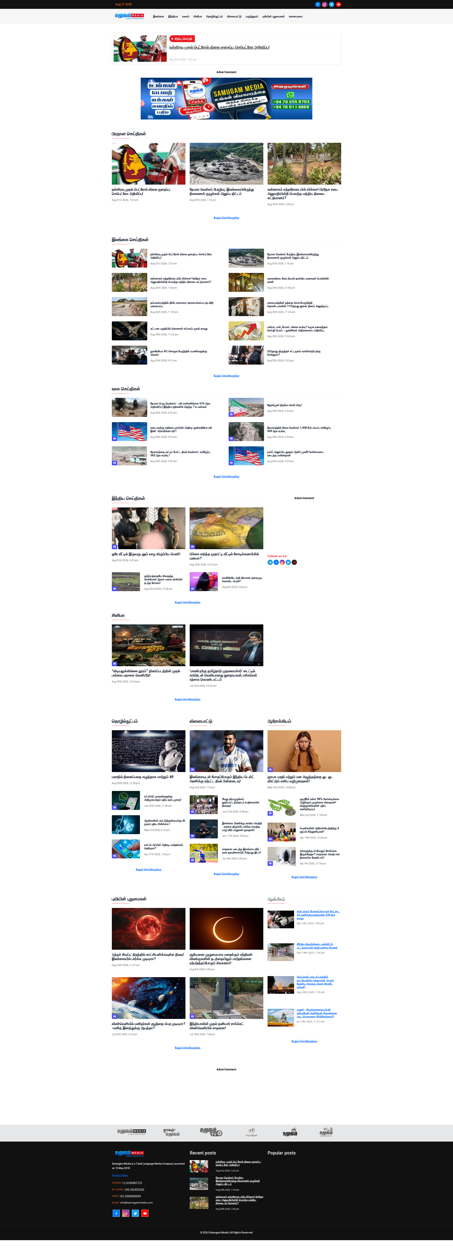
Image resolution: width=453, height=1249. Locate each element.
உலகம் (185, 16)
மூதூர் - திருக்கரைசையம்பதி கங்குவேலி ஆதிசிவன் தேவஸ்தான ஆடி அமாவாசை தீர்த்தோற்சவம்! (317, 1013)
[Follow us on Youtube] (294, 562)
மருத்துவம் (252, 16)
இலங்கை (158, 16)
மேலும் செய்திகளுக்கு (226, 217)
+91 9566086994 (130, 1195)
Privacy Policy (120, 1175)
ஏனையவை (295, 16)
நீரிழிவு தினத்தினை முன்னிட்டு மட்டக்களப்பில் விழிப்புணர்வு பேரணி (317, 945)
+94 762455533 (134, 1189)
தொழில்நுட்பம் (214, 16)
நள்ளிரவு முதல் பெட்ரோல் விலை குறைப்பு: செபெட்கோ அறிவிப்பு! (219, 47)
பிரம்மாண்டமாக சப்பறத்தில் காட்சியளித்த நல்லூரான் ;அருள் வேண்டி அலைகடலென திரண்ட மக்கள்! (315, 982)
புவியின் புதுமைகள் (273, 16)
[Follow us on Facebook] (276, 562)
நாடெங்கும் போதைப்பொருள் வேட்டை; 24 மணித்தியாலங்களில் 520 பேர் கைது (318, 915)
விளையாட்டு (234, 16)
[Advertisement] (304, 528)
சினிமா (198, 16)
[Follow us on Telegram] (270, 562)
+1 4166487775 (132, 1182)
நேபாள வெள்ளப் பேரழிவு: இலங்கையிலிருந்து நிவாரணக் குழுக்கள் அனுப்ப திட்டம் (238, 1181)
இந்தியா (173, 16)
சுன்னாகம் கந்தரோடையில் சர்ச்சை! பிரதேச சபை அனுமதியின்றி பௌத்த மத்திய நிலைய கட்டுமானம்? (239, 1200)
